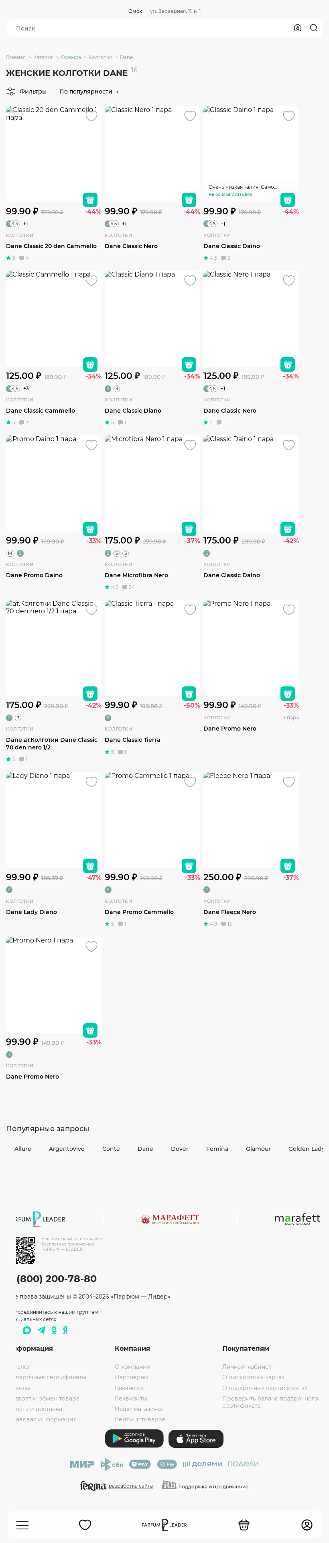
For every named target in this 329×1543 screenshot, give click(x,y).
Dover (180, 1148)
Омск (135, 11)
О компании (133, 1366)
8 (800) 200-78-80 (52, 1278)
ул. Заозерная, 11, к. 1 (175, 11)
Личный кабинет (247, 1366)
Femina (217, 1148)
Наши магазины (138, 1409)
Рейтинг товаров (140, 1419)
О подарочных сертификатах (264, 1388)
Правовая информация (42, 1419)
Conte (111, 1148)
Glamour (258, 1148)
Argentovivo (67, 1148)
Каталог (18, 1366)
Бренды (18, 1388)
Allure (22, 1148)
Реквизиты (131, 1398)
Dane (145, 1148)
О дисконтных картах (253, 1377)
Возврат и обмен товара (43, 1398)
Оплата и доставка (34, 1409)
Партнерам (131, 1377)
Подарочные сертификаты (46, 1377)
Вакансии (129, 1388)
